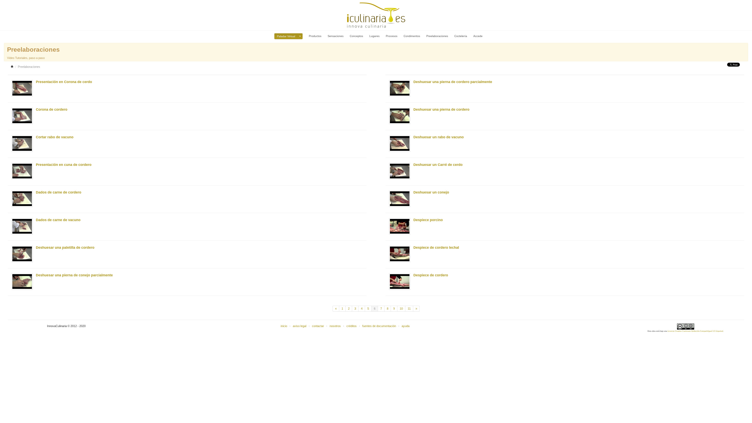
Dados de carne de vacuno (58, 220)
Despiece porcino (428, 220)
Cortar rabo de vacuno (54, 137)
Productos (315, 36)
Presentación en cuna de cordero (63, 165)
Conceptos (356, 36)
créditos (351, 326)
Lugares (374, 36)
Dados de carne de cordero (58, 192)
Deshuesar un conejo (431, 192)
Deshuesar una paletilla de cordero (65, 247)
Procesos (391, 36)
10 (401, 308)
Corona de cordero (51, 109)
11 (409, 308)
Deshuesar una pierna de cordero (441, 109)
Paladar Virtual (286, 36)
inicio (284, 326)
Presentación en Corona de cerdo (64, 82)
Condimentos (412, 36)
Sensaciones (335, 36)
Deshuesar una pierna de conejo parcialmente (74, 275)
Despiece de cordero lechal (436, 247)
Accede (478, 36)
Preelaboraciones (437, 36)
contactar (318, 326)
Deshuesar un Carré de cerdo (438, 165)
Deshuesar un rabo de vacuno (438, 137)
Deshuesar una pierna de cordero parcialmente (452, 82)
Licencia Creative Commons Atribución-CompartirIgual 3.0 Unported (695, 331)
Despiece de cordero (430, 275)
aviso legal (299, 326)
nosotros (335, 326)
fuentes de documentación (379, 326)
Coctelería (460, 36)
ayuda (405, 326)
